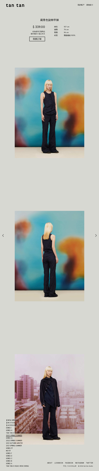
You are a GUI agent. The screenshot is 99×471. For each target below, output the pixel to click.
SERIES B (9, 461)
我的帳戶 (81, 5)
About (49, 463)
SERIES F (9, 453)
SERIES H (9, 430)
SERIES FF (9, 448)
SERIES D (9, 456)
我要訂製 (37, 39)
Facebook (69, 463)
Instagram (79, 463)
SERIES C (9, 458)
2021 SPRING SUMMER (14, 446)
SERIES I (8, 428)
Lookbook (59, 463)
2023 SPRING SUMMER (14, 435)
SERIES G (9, 438)
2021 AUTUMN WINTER (14, 443)
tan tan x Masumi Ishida (15, 433)
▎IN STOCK (10, 423)
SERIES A (9, 463)
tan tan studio (15, 5)
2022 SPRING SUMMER (14, 441)
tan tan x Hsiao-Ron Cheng (17, 466)
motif (8, 451)
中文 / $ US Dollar (70, 466)
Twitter (89, 463)
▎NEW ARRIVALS (12, 420)
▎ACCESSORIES (12, 425)
